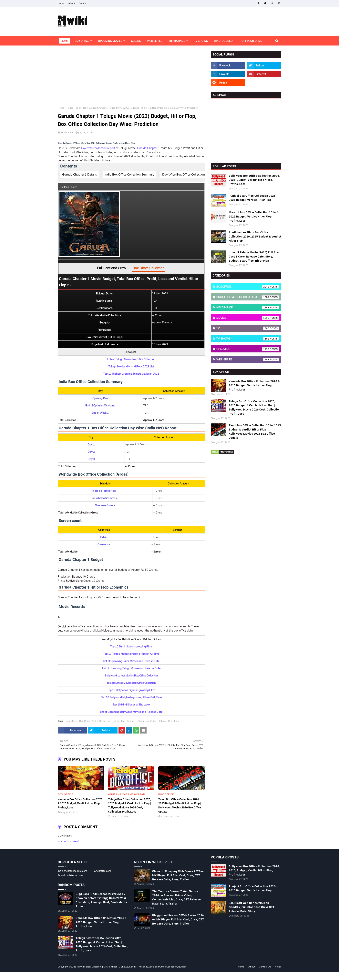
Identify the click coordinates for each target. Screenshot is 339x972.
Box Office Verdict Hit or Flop (94, 720)
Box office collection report (98, 148)
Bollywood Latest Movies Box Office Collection (131, 675)
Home (61, 3)
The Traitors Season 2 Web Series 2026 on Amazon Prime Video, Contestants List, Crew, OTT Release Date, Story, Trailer (176, 897)
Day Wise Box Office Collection (183, 174)
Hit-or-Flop (119, 720)
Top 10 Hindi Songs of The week (131, 704)
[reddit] (228, 82)
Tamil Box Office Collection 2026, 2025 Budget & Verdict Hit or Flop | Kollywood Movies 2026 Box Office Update (179, 805)
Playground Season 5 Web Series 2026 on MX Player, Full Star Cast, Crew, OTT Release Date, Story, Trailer (178, 919)
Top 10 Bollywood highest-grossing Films (131, 690)
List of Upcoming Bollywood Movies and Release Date (131, 711)
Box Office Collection (148, 268)
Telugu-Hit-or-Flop (76, 107)
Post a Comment (68, 841)
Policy (278, 966)
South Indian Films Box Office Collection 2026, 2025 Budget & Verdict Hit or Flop (255, 236)
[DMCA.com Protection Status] (222, 453)
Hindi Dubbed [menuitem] (223, 40)
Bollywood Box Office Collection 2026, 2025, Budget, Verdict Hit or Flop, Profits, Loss (254, 180)
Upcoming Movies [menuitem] (110, 40)
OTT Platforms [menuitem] (251, 40)
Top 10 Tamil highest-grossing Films (131, 646)
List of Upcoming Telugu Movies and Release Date (131, 668)
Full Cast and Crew (111, 268)
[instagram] (272, 3)
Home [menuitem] (64, 40)
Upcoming (242, 348)
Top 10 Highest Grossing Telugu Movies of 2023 (131, 373)
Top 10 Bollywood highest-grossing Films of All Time (131, 697)
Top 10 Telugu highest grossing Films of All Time (131, 653)
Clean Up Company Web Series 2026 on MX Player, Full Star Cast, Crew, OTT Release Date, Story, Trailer (178, 875)
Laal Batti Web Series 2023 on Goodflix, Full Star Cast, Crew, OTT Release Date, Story (252, 907)
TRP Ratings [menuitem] (177, 40)
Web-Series (242, 359)
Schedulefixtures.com (70, 875)
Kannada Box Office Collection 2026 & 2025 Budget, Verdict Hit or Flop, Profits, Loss (80, 803)
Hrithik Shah (67, 132)
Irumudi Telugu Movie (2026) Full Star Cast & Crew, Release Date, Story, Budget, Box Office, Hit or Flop (254, 256)
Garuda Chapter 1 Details (79, 174)
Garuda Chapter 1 (148, 148)
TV (242, 328)
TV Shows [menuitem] (201, 40)
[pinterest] (278, 3)
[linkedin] (228, 74)
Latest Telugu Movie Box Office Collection (131, 359)
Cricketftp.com (102, 870)
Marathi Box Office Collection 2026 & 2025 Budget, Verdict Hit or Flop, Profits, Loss (253, 216)
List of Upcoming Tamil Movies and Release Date (131, 661)
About (71, 3)
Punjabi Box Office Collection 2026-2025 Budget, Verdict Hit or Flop (253, 197)
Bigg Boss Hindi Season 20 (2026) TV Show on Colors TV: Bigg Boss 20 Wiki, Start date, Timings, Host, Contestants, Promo (102, 900)
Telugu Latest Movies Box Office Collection (131, 682)
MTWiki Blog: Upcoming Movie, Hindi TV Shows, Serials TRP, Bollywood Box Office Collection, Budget (131, 966)
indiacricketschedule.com (72, 870)
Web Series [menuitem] (154, 40)
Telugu (130, 720)
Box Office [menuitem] (82, 40)
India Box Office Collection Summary (129, 174)
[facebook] (258, 3)
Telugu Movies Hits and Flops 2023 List (131, 366)
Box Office (71, 720)
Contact (83, 3)
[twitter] (265, 3)
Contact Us (265, 966)
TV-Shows (242, 338)
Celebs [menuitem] (136, 40)
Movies (242, 317)
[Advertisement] (131, 78)
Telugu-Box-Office (146, 720)
